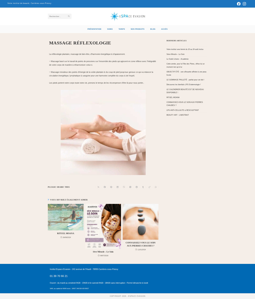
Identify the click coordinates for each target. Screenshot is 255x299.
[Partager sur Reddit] (136, 187)
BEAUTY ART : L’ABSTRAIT (178, 115)
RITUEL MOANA (65, 233)
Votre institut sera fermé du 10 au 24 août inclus (185, 49)
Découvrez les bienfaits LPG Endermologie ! (184, 85)
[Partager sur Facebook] (104, 187)
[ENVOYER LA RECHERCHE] (68, 16)
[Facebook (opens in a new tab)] (239, 4)
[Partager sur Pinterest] (111, 187)
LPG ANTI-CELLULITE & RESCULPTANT (183, 110)
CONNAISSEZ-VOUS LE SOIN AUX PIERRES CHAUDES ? (141, 244)
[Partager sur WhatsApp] (155, 187)
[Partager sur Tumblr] (143, 187)
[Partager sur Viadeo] (149, 187)
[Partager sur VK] (130, 187)
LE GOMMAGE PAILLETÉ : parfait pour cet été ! (185, 80)
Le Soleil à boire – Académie (177, 59)
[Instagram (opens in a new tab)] (244, 4)
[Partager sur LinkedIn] (117, 187)
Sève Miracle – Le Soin (103, 252)
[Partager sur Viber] (124, 187)
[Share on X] (98, 187)
